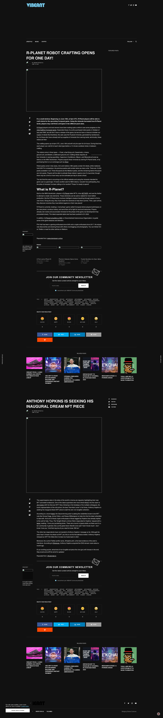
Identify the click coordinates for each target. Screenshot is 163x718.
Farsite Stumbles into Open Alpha (91, 259)
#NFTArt (63, 304)
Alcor (66, 162)
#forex (46, 303)
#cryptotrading (69, 302)
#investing (77, 303)
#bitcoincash (69, 299)
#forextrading (63, 303)
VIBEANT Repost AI (38, 62)
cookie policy (25, 706)
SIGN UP (83, 285)
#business (70, 300)
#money (53, 304)
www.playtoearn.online (55, 238)
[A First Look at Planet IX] (47, 252)
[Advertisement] (81, 24)
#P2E (77, 304)
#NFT (58, 304)
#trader (82, 304)
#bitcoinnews (87, 299)
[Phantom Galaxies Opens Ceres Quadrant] (69, 252)
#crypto (84, 300)
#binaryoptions (54, 299)
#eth (86, 302)
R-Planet (40, 127)
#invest (71, 303)
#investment (85, 303)
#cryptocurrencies (94, 300)
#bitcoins (95, 299)
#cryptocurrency (49, 302)
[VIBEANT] (35, 5)
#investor (93, 303)
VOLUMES (49, 711)
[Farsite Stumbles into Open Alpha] (91, 252)
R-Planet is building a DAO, (53, 218)
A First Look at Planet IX (44, 259)
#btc (64, 300)
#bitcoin (62, 299)
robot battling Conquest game (46, 130)
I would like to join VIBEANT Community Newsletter (70, 290)
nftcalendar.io (51, 556)
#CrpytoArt (77, 300)
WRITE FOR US (40, 711)
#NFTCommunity (71, 304)
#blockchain (58, 300)
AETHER (85, 193)
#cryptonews (59, 302)
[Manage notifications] (158, 713)
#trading (89, 304)
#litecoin (46, 304)
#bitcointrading (48, 300)
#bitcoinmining (78, 299)
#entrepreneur (79, 302)
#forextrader (53, 303)
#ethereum (92, 302)
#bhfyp (46, 299)
